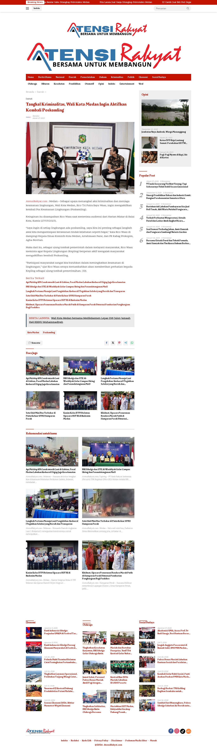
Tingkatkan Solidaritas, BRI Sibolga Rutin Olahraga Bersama (94, 709)
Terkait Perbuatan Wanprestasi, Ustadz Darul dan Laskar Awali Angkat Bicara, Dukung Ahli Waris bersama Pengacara (166, 219)
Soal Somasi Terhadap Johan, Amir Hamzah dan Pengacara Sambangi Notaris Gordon (167, 231)
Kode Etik (86, 740)
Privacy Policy (101, 740)
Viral (141, 83)
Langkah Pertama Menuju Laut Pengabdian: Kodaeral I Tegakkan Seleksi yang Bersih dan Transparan (75, 291)
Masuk (153, 740)
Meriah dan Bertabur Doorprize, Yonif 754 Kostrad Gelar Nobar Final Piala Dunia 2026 (121, 650)
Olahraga (32, 83)
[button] (188, 8)
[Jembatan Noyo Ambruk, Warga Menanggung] (165, 112)
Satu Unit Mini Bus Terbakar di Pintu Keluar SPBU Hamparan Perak (58, 295)
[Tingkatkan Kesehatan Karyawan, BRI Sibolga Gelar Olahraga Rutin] (95, 638)
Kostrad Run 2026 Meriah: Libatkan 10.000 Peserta (119, 680)
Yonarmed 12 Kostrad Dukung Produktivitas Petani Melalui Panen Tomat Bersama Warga (58, 690)
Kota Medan (33, 332)
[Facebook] (170, 731)
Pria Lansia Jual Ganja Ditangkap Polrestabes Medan (98, 2)
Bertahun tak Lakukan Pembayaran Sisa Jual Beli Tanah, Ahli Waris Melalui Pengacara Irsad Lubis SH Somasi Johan (167, 208)
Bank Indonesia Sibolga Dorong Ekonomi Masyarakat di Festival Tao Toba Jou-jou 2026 (59, 646)
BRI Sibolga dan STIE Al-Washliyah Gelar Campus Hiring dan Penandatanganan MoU (67, 286)
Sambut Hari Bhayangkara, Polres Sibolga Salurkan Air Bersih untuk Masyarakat (174, 704)
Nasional (60, 77)
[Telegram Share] (125, 343)
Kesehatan (59, 83)
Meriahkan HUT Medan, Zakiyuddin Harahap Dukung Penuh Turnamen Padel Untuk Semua (122, 709)
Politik (131, 77)
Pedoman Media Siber (136, 740)
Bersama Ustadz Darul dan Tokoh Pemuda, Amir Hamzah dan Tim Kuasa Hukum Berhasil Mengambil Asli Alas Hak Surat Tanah (168, 242)
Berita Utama (44, 77)
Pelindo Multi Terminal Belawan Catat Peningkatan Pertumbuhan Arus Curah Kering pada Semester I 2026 (61, 661)
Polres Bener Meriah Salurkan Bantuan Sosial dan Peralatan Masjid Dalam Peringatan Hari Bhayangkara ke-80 (172, 661)
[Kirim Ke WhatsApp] (132, 343)
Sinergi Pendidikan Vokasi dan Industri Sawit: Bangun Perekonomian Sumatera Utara (168, 197)
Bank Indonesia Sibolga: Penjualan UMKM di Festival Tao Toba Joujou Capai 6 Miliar (60, 632)
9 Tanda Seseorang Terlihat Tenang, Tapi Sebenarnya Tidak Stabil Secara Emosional (167, 185)
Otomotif (89, 83)
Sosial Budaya (159, 77)
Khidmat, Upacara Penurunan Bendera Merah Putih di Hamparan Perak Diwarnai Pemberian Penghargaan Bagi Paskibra (78, 306)
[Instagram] (176, 731)
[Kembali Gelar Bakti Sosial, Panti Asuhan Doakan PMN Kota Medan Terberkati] (147, 676)
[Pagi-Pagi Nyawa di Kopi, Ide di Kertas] (149, 157)
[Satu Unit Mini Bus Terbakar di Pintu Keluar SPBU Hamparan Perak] (43, 400)
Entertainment (127, 83)
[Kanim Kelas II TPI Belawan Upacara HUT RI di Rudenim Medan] (80, 400)
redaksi (36, 116)
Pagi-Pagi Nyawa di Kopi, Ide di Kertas (173, 156)
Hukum (103, 77)
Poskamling (49, 332)
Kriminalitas (117, 77)
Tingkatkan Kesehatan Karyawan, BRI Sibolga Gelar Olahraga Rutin (94, 650)
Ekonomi (143, 77)
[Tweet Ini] (113, 343)
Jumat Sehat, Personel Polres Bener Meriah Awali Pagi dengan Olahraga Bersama (94, 680)
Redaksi (75, 740)
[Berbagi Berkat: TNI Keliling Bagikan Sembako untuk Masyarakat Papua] (147, 691)
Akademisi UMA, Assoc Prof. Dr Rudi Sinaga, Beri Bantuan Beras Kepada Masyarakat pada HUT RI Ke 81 (173, 632)
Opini (101, 83)
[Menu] (28, 8)
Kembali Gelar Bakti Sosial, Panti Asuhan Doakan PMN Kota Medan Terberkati (173, 675)
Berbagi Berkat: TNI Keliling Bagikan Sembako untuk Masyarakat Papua (171, 690)
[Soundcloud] (188, 731)
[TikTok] (182, 731)
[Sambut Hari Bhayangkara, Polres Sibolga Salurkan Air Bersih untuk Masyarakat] (147, 705)
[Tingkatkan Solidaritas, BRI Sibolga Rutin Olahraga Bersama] (95, 696)
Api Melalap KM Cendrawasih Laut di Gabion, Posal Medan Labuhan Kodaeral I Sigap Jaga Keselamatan (75, 282)
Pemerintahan (88, 77)
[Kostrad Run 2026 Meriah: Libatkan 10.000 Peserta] (122, 667)
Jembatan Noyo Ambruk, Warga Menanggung (164, 132)
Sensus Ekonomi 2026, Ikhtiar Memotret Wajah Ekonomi (59, 704)
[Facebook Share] (106, 343)
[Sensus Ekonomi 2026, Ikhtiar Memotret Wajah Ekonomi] (34, 705)
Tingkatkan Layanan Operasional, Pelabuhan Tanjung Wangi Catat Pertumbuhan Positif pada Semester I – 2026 (60, 675)
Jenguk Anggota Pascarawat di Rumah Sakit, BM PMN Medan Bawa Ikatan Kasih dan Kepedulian (174, 646)
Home (31, 77)
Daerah (72, 77)
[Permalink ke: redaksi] (28, 117)
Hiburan (45, 83)
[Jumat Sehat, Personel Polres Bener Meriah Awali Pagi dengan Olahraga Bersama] (95, 667)
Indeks (37, 8)
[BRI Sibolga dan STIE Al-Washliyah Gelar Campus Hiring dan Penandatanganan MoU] (80, 366)
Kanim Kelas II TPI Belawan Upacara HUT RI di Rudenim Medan (56, 300)
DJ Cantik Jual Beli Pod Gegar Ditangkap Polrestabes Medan (164, 2)
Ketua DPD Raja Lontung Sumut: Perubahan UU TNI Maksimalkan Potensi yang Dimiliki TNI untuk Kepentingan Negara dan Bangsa (173, 142)
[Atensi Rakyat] (104, 55)
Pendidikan (74, 83)
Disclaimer (116, 740)
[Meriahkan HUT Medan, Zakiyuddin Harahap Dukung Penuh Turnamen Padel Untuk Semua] (122, 696)
